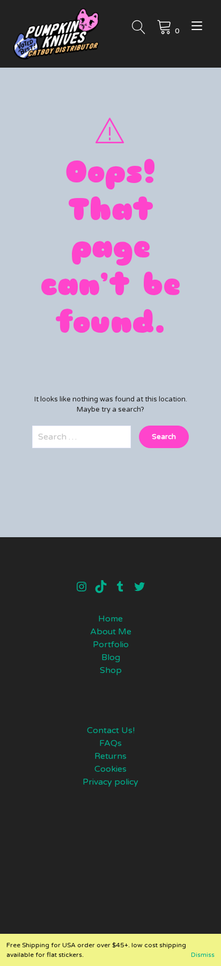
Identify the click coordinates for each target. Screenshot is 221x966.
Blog (110, 657)
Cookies (110, 769)
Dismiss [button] (203, 954)
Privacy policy (110, 782)
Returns (110, 756)
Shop (111, 670)
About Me (110, 631)
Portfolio (111, 644)
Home (110, 618)
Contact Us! (111, 730)
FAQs (110, 743)
